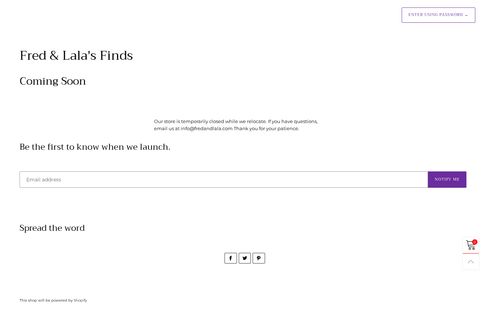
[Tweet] (245, 258)
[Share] (230, 258)
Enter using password (438, 14)
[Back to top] (471, 262)
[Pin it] (259, 258)
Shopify (80, 300)
